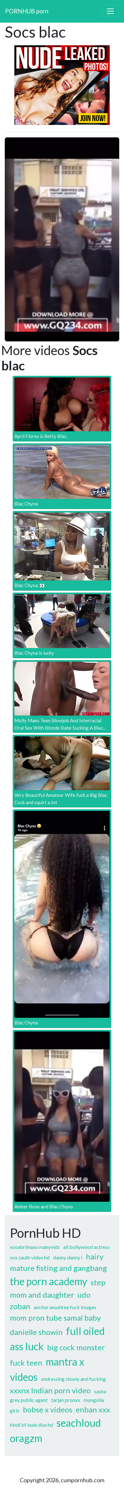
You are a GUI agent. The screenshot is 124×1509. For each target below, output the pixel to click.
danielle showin (36, 1332)
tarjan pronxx (65, 1400)
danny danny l (67, 1257)
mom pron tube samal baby (55, 1317)
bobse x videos (47, 1409)
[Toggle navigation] (110, 11)
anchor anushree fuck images (65, 1307)
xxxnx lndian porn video (50, 1390)
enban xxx (93, 1409)
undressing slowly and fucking (73, 1379)
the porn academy (48, 1281)
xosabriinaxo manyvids (35, 1247)
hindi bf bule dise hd (31, 1425)
